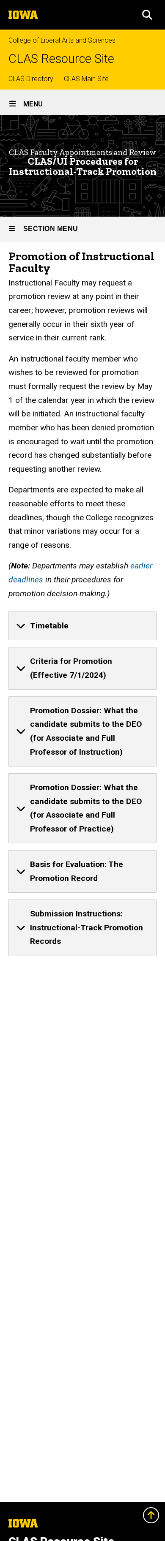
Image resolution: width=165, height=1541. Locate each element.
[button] (147, 15)
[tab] (82, 626)
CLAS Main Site (86, 79)
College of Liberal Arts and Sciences (62, 40)
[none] (82, 626)
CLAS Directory (30, 79)
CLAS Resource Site (61, 59)
